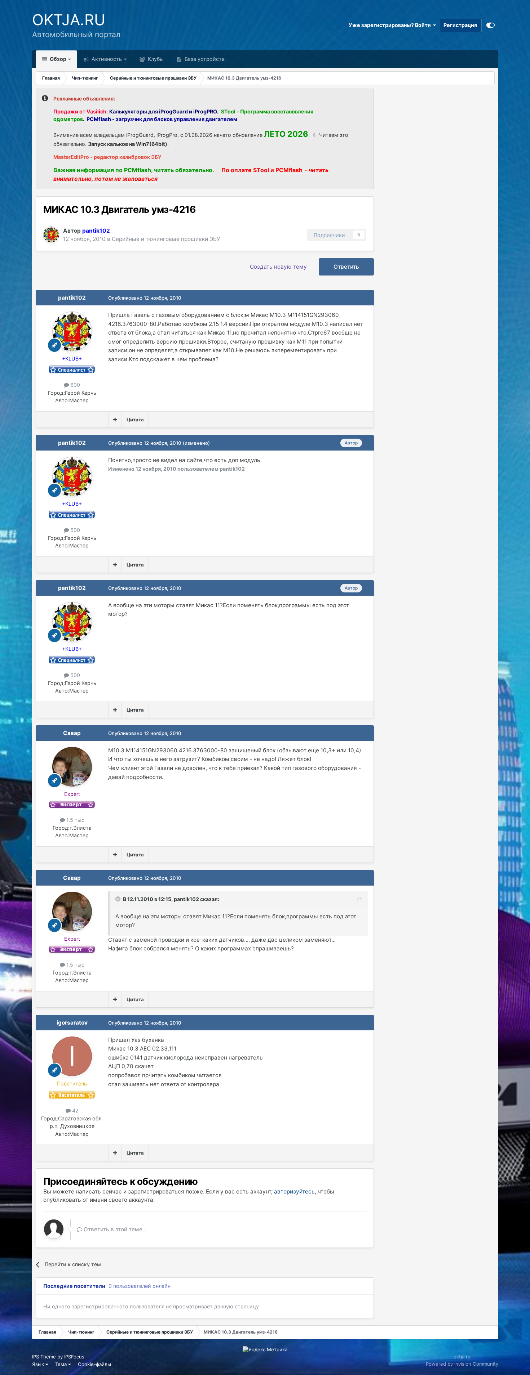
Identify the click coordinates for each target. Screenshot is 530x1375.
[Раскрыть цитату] (118, 899)
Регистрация (460, 25)
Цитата (135, 419)
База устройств (204, 59)
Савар (72, 733)
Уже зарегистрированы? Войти (391, 25)
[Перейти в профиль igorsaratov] (72, 1056)
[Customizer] (490, 25)
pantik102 (72, 297)
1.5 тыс (74, 820)
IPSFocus (74, 1357)
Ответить (346, 266)
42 (75, 1110)
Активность (106, 59)
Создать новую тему (278, 266)
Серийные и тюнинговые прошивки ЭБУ (166, 239)
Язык (38, 1364)
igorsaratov (72, 1022)
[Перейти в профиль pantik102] (51, 234)
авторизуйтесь (294, 1191)
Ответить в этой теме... (114, 1229)
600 (74, 385)
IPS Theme (44, 1357)
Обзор (57, 59)
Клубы (155, 59)
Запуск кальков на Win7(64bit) (127, 144)
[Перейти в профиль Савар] (72, 767)
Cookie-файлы (94, 1364)
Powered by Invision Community (462, 1364)
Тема (61, 1364)
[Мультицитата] (115, 419)
